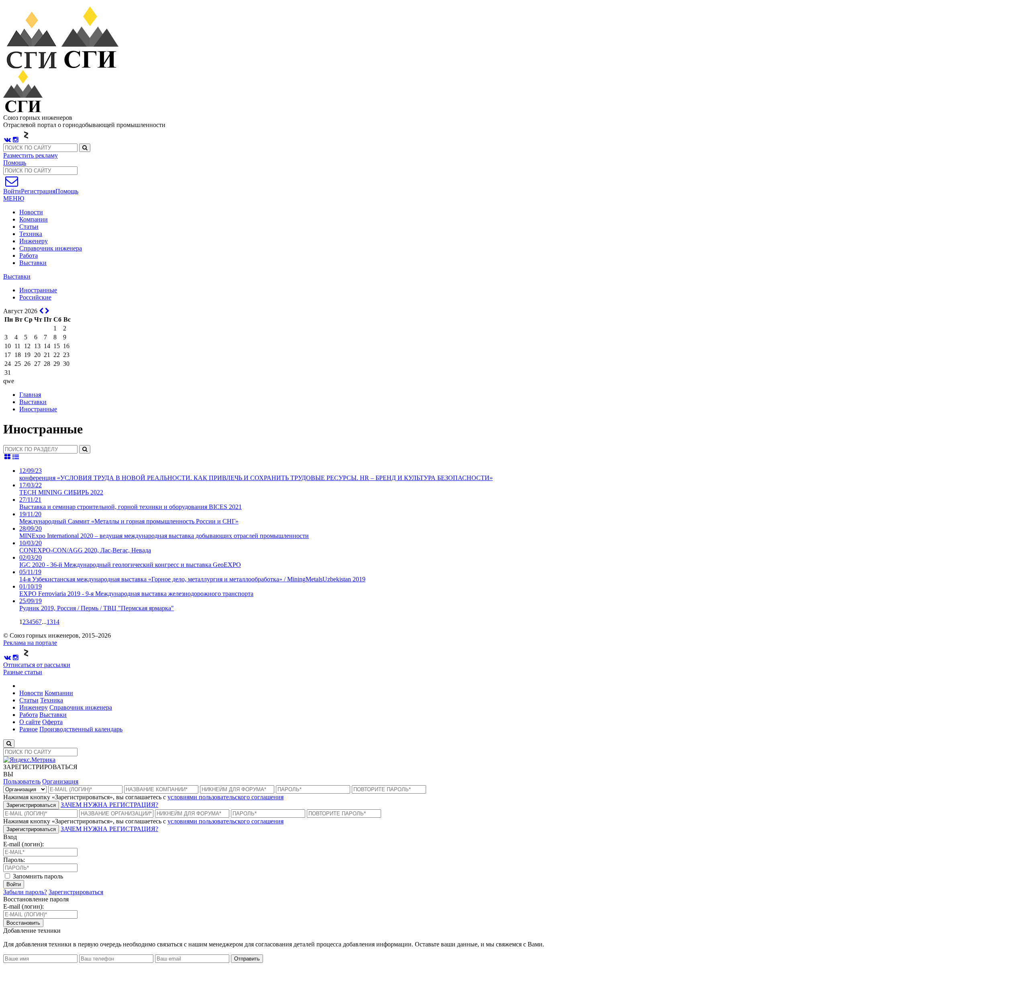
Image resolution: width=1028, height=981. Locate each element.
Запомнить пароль (37, 876)
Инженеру (33, 241)
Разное (28, 729)
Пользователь (22, 781)
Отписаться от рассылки (36, 664)
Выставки (33, 262)
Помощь (14, 162)
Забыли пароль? (25, 892)
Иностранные (38, 409)
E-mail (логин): (23, 844)
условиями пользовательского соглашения (225, 797)
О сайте (30, 721)
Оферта (52, 721)
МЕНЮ (13, 198)
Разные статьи (22, 672)
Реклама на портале (30, 642)
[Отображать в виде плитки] (7, 457)
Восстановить (23, 923)
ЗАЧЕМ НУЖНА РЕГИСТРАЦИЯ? (109, 804)
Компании (33, 219)
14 (56, 621)
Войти (13, 884)
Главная (30, 394)
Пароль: (14, 859)
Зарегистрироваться (31, 805)
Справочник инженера (50, 248)
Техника (30, 233)
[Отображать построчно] (16, 457)
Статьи (29, 226)
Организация (60, 781)
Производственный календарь (80, 729)
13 (50, 621)
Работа (28, 255)
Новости (31, 212)
